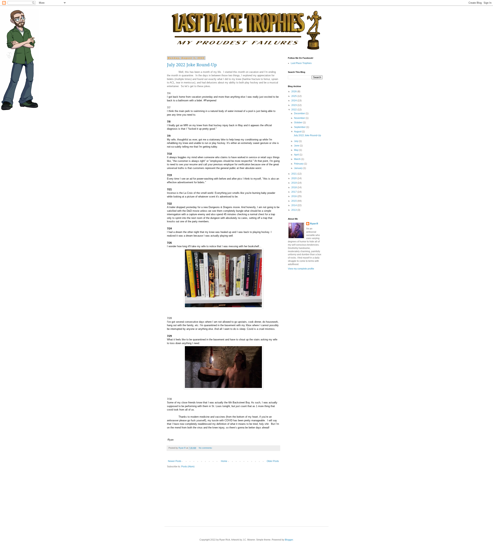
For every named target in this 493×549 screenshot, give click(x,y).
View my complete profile (301, 268)
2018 (294, 187)
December (300, 113)
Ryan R (314, 223)
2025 (294, 96)
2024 (294, 100)
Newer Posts (174, 461)
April (296, 154)
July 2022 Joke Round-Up (192, 64)
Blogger (289, 539)
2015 (294, 201)
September (300, 127)
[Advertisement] (299, 334)
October (298, 122)
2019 (294, 182)
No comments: (206, 448)
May (296, 150)
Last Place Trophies (301, 63)
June (297, 145)
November (300, 118)
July (296, 141)
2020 (294, 178)
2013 (294, 210)
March (297, 159)
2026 (294, 91)
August (298, 131)
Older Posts (273, 461)
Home (224, 461)
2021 (294, 173)
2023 (294, 105)
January (298, 168)
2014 (294, 205)
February (299, 163)
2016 (294, 196)
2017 (294, 192)
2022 (294, 109)
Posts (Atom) (188, 466)
